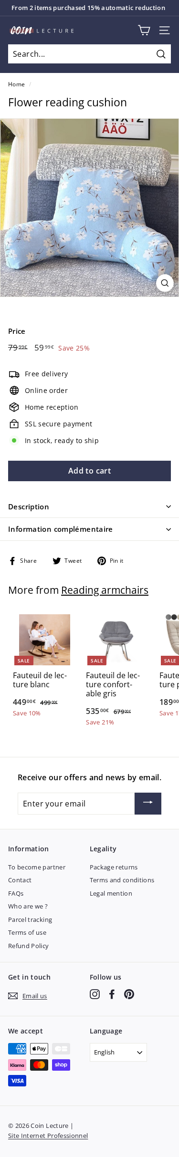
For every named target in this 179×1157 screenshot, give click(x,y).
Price (17, 331)
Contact (20, 880)
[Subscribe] (148, 804)
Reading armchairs (104, 590)
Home (16, 84)
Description (28, 506)
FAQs (15, 893)
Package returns (114, 867)
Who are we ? (28, 906)
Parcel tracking (30, 919)
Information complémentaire (60, 529)
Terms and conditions (122, 880)
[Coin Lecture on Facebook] (112, 994)
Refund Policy (28, 945)
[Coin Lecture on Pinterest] (129, 994)
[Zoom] (165, 283)
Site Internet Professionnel (48, 1135)
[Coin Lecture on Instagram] (95, 994)
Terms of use (27, 932)
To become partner (36, 867)
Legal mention (111, 893)
